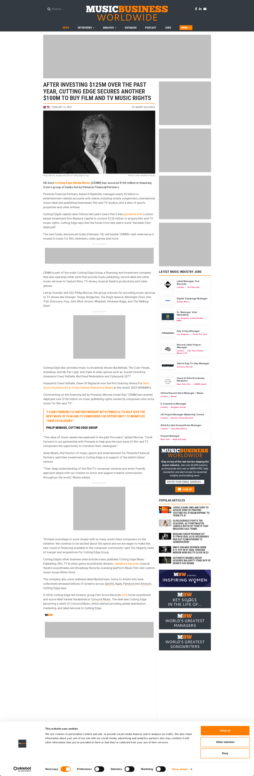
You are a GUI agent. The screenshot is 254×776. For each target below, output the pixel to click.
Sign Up (187, 489)
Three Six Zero (199, 334)
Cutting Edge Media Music (72, 183)
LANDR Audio (200, 384)
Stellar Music (183, 301)
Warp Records (179, 439)
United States (197, 318)
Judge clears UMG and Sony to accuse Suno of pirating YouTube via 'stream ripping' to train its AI (191, 511)
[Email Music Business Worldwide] (204, 9)
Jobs (168, 27)
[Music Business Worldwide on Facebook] (196, 9)
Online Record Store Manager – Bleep (182, 393)
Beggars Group (178, 407)
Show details (180, 769)
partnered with (132, 214)
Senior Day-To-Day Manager (193, 363)
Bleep (174, 396)
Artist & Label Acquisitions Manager (181, 425)
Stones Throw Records (182, 418)
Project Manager (170, 435)
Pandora (128, 583)
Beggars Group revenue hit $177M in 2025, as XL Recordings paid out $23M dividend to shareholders (191, 538)
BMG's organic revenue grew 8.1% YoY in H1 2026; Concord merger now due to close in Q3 (190, 550)
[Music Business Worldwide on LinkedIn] (201, 9)
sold (124, 595)
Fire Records (193, 287)
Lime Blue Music (179, 428)
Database (131, 27)
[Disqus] (99, 682)
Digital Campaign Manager (192, 298)
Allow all (225, 730)
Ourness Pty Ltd (184, 367)
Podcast (150, 27)
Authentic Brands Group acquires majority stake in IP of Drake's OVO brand (192, 561)
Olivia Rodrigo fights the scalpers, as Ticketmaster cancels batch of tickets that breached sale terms (190, 524)
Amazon (145, 583)
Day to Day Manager (188, 331)
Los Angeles (183, 318)
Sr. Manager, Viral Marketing (187, 313)
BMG (179, 320)
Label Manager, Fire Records (188, 282)
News (66, 27)
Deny (225, 753)
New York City (183, 384)
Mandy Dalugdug (145, 107)
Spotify (109, 583)
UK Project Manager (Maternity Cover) (182, 414)
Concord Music (101, 599)
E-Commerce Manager (173, 403)
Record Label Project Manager (189, 346)
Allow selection (225, 742)
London (180, 287)
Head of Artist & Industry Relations (191, 379)
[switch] (99, 769)
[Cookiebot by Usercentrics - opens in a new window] (22, 769)
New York (165, 439)
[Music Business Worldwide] (127, 13)
